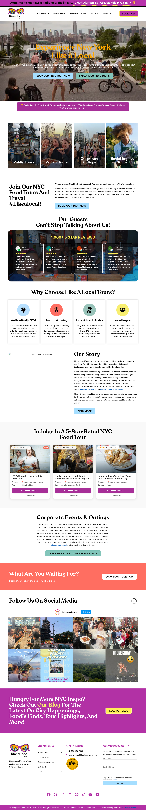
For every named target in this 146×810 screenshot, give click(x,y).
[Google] (55, 794)
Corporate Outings (77, 13)
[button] (12, 258)
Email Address (108, 767)
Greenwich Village (86, 389)
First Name (107, 758)
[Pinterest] (76, 794)
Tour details (30, 495)
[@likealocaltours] (57, 612)
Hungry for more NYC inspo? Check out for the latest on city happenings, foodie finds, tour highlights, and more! (53, 710)
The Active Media (128, 807)
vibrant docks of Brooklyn (111, 389)
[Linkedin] (69, 794)
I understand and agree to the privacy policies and (117, 778)
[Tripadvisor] (90, 794)
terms (115, 779)
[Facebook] (48, 794)
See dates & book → (30, 491)
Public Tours (40, 13)
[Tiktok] (83, 794)
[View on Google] (18, 248)
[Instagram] (62, 794)
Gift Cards (94, 13)
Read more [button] (51, 269)
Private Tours (59, 13)
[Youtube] (97, 794)
